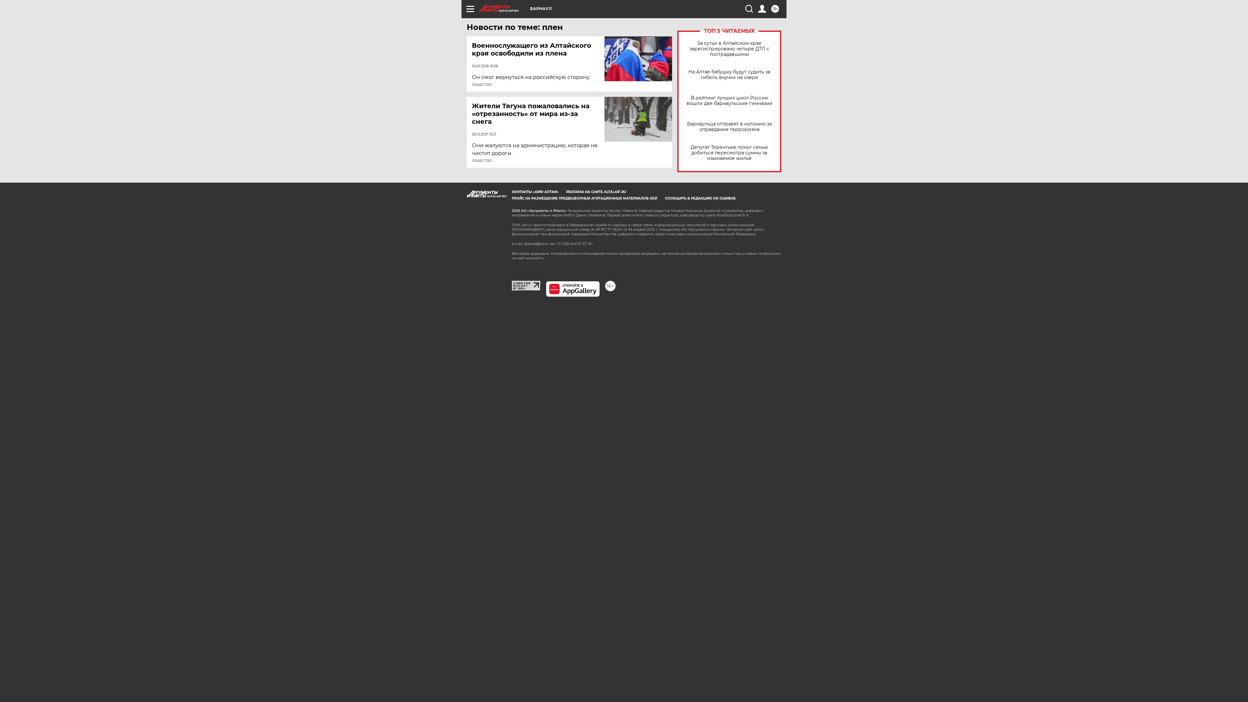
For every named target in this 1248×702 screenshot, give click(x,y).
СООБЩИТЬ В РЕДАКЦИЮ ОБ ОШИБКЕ (700, 198)
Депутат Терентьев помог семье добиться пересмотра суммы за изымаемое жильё (729, 153)
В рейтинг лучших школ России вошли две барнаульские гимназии (729, 100)
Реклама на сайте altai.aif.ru (596, 192)
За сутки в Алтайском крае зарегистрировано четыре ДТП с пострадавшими (729, 49)
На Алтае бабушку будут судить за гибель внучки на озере (729, 74)
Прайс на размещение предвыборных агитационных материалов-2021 (584, 198)
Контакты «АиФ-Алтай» (535, 192)
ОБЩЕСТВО (482, 84)
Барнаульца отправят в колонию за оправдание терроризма (729, 126)
